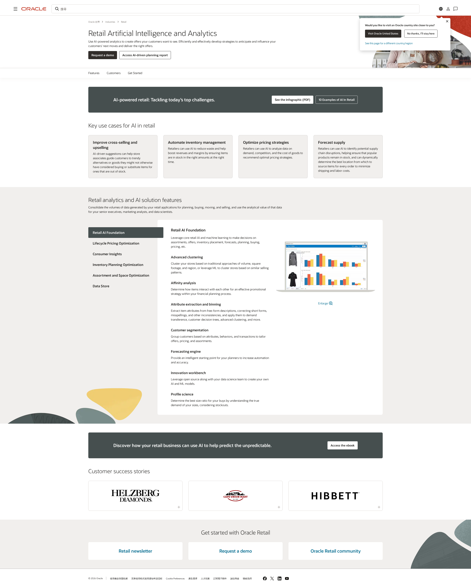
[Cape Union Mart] (235, 496)
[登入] (448, 9)
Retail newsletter (135, 551)
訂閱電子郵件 (220, 578)
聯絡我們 (247, 578)
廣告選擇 (192, 578)
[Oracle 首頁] (34, 8)
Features (93, 73)
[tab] (122, 243)
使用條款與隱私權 (119, 578)
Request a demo (102, 55)
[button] (15, 9)
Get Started (135, 73)
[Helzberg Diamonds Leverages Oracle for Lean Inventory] (135, 496)
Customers (114, 73)
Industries (110, 21)
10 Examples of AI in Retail (337, 100)
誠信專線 (234, 578)
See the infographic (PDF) (292, 100)
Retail (123, 21)
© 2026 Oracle (95, 578)
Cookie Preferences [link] (175, 578)
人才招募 (205, 578)
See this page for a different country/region (389, 43)
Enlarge (323, 303)
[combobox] (235, 8)
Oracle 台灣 (94, 21)
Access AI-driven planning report (145, 55)
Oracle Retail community (336, 551)
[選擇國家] (441, 9)
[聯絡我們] (455, 9)
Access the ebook (343, 445)
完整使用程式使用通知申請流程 (146, 578)
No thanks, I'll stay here (421, 33)
